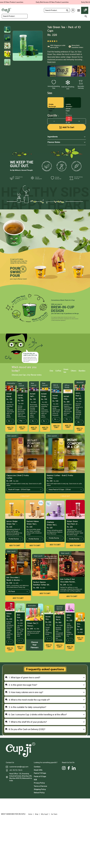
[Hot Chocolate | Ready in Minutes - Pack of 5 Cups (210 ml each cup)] (18, 562)
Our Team (54, 814)
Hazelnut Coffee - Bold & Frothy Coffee (60, 476)
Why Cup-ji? (44, 814)
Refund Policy (39, 793)
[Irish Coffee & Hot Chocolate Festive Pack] (72, 564)
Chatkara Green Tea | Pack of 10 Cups (51, 523)
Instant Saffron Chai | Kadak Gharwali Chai (33, 395)
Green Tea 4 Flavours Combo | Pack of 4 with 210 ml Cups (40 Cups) (58, 618)
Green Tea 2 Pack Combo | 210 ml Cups (79, 625)
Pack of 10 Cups (40, 773)
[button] (52, 40)
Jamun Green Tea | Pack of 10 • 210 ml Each (69, 616)
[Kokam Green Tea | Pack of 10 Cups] (75, 509)
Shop (36, 814)
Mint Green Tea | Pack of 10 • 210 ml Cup (19, 616)
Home (30, 814)
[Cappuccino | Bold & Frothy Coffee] (24, 453)
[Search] (67, 10)
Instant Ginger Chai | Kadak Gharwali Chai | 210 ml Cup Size (44, 395)
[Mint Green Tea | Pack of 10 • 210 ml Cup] (20, 607)
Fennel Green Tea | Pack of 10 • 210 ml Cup (48, 618)
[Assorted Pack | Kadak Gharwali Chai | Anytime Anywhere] (79, 385)
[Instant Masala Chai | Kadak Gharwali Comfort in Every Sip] (10, 386)
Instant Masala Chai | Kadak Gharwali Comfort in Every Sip (9, 395)
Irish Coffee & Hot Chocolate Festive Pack (67, 580)
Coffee (58, 371)
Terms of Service (40, 786)
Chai (51, 371)
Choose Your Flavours (34, 645)
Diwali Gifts (38, 770)
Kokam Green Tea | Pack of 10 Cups (72, 522)
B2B (35, 780)
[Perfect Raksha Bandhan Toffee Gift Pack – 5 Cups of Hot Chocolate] (45, 567)
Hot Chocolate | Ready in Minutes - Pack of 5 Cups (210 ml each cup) (14, 578)
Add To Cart (68, 127)
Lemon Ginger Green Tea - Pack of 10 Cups (12, 522)
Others (73, 371)
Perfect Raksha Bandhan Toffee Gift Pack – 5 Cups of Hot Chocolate (42, 583)
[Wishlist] (85, 26)
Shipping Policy (40, 789)
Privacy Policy (39, 783)
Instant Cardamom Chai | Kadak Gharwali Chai (21, 396)
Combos (37, 767)
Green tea (66, 370)
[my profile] (73, 10)
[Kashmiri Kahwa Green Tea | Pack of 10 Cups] (34, 509)
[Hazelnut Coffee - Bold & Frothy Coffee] (65, 453)
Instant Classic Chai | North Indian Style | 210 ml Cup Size (55, 396)
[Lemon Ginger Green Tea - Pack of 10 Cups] (14, 509)
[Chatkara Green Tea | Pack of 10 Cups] (55, 510)
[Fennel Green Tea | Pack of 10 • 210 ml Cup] (48, 609)
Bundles (82, 371)
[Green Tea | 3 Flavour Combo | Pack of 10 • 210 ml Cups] (34, 612)
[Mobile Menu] (78, 10)
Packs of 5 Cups (40, 776)
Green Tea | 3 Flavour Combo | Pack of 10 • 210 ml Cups (32, 624)
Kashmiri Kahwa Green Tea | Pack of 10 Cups (33, 522)
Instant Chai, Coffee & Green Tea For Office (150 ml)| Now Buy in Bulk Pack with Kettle (67, 397)
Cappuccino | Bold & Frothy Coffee (17, 476)
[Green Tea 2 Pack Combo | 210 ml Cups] (80, 617)
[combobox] (57, 10)
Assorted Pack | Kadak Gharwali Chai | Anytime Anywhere (79, 394)
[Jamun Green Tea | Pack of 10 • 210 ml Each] (70, 608)
